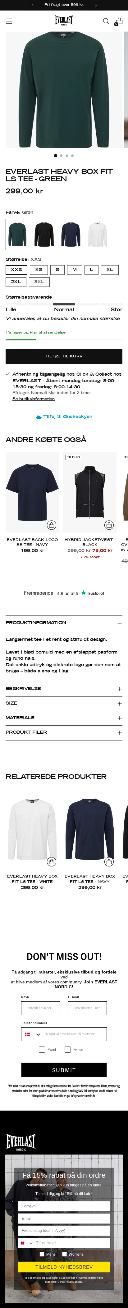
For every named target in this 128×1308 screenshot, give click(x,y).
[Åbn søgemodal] (105, 21)
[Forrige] (32, 5)
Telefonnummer (34, 1023)
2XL (16, 282)
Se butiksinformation (33, 399)
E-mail (73, 997)
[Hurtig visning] (51, 525)
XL (109, 270)
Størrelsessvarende (29, 297)
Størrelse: (24, 259)
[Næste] (96, 5)
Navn (25, 997)
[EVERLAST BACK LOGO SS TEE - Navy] (32, 492)
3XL (39, 282)
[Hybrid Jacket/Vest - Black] (90, 492)
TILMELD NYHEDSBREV (64, 1267)
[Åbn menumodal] (8, 21)
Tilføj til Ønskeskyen (67, 417)
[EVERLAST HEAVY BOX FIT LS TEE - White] (32, 829)
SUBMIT (64, 1069)
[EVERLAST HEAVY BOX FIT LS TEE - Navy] (90, 829)
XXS (16, 270)
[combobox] (31, 1034)
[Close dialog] (117, 1160)
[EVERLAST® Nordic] (64, 21)
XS (39, 270)
